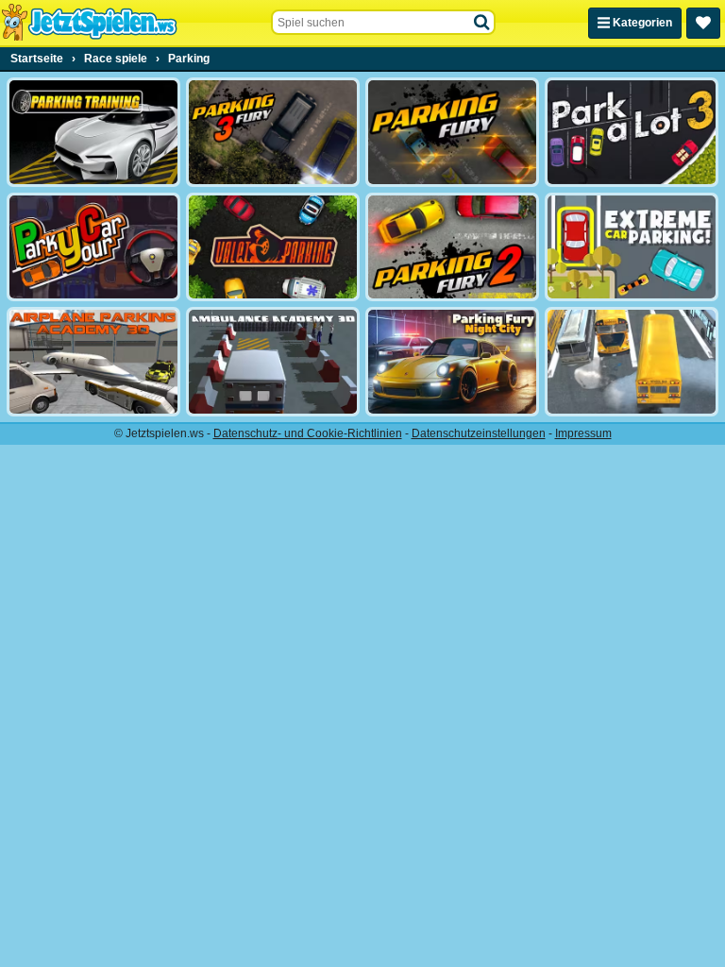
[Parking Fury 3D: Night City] (452, 361)
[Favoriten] (703, 23)
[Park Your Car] (93, 247)
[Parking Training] (93, 132)
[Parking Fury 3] (273, 132)
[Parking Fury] (452, 132)
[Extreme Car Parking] (631, 247)
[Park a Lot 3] (631, 132)
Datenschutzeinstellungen (479, 433)
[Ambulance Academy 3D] (273, 361)
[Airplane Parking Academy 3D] (93, 361)
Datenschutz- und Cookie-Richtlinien (307, 433)
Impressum (583, 433)
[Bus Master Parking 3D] (631, 361)
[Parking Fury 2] (452, 247)
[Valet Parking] (273, 247)
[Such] (482, 22)
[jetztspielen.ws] (89, 22)
